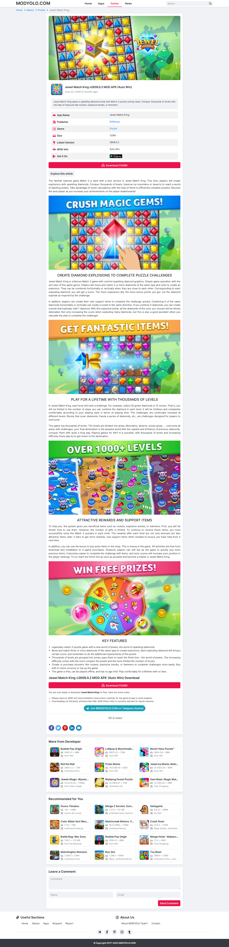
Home (88, 3)
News (128, 3)
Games (115, 3)
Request (57, 923)
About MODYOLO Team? (134, 923)
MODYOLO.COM (33, 3)
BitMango (115, 121)
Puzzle (113, 128)
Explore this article (62, 173)
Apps (101, 3)
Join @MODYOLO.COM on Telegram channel (116, 708)
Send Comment (169, 903)
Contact (156, 923)
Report (69, 923)
